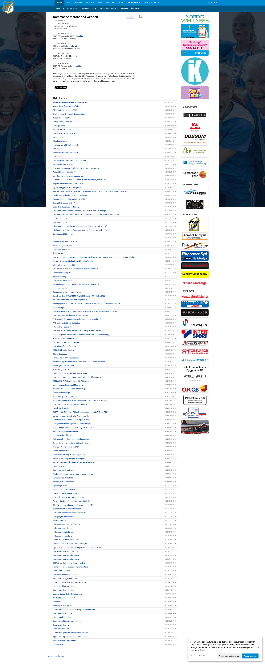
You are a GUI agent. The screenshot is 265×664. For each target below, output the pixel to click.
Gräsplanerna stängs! (61, 393)
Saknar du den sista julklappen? (66, 493)
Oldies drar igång (60, 354)
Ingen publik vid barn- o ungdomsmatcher (69, 582)
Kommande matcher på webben (75, 17)
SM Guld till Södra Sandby (63, 350)
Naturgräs (57, 157)
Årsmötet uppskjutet (61, 629)
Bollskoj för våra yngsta (62, 606)
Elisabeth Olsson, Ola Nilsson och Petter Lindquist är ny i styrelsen (79, 180)
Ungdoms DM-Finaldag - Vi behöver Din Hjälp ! (71, 315)
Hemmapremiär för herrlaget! (64, 133)
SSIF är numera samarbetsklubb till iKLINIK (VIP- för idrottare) (77, 331)
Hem (60, 3)
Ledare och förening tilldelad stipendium (69, 455)
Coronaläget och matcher (63, 470)
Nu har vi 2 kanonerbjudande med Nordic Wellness (73, 261)
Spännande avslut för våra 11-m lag (67, 292)
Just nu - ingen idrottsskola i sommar (68, 594)
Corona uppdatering (61, 625)
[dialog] (225, 648)
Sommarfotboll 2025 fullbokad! (65, 153)
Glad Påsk (57, 602)
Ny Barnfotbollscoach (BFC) (64, 598)
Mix (99, 3)
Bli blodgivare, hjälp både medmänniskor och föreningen (75, 269)
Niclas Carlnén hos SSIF (62, 118)
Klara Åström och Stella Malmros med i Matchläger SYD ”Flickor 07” (80, 226)
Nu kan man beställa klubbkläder (66, 342)
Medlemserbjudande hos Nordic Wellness (70, 195)
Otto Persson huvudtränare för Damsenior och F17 (73, 505)
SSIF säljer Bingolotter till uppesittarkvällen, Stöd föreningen (77, 377)
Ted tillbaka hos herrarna (63, 164)
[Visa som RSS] (140, 17)
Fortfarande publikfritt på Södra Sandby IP (70, 544)
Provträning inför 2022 (62, 369)
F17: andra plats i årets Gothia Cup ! (67, 323)
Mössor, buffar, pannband (63, 482)
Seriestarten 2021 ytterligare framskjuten (69, 458)
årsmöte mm (58, 253)
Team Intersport (59, 307)
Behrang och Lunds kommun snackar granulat (71, 439)
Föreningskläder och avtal (63, 366)
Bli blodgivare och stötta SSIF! (65, 110)
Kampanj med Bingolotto (63, 478)
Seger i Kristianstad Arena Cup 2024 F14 (69, 199)
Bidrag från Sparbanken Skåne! (65, 122)
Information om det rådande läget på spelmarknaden (74, 609)
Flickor (78, 3)
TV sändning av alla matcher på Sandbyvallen (71, 443)
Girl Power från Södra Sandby (64, 575)
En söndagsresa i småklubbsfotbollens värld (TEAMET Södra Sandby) (81, 335)
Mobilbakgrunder (60, 141)
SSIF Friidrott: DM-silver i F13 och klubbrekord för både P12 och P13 (80, 412)
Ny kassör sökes (60, 288)
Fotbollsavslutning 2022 (62, 273)
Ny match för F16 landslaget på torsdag (69, 389)
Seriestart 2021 (59, 466)
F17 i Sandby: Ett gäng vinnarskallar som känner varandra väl (77, 319)
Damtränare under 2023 (62, 280)
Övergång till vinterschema (63, 517)
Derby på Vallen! (59, 126)
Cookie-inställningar (56, 656)
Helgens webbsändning (62, 536)
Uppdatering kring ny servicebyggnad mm (70, 176)
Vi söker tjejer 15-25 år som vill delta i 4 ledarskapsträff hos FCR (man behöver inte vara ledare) (90, 191)
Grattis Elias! (58, 137)
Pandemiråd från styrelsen (63, 586)
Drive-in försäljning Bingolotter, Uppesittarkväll (71, 501)
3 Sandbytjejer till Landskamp (65, 397)
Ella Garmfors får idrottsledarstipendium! (69, 114)
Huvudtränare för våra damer (64, 640)
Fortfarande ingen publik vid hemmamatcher (70, 567)
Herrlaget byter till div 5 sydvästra (66, 145)
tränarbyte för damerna (62, 249)
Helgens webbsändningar (63, 532)
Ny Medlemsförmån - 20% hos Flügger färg (70, 300)
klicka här (73, 26)
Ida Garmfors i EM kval (62, 222)
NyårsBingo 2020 (60, 486)
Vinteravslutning (59, 277)
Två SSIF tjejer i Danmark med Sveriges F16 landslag (74, 427)
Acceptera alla (250, 656)
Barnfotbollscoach (60, 520)
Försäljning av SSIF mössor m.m (66, 358)
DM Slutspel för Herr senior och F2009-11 (69, 160)
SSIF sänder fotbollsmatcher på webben (69, 563)
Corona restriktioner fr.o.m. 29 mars (67, 621)
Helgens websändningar (63, 528)
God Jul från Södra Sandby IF (64, 489)
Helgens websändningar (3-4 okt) (66, 524)
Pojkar (89, 3)
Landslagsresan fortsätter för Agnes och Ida (71, 416)
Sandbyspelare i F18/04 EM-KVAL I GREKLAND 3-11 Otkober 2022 (79, 296)
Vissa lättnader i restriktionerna (65, 431)
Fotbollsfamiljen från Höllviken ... (66, 338)
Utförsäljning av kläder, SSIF (64, 265)
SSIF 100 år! (57, 149)
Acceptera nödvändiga (229, 656)
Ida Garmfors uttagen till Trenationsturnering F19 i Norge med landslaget (82, 230)
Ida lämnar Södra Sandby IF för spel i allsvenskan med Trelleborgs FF (80, 211)
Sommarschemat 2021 (62, 451)
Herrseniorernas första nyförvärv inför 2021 (70, 513)
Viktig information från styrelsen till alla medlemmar (73, 462)
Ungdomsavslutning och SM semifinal (68, 385)
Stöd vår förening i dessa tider (65, 578)
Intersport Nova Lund (61, 571)
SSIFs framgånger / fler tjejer (64, 346)
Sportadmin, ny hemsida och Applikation (69, 637)
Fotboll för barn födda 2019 (64, 172)
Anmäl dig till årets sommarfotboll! (67, 106)
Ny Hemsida (58, 644)
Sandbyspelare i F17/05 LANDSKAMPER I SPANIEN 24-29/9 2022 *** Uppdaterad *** (86, 304)
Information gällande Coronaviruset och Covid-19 (72, 633)
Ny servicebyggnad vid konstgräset (67, 187)
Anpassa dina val (197, 655)
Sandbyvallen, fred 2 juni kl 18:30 (66, 242)
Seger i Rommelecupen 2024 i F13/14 (68, 184)
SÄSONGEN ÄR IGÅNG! (62, 129)
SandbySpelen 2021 (61, 408)
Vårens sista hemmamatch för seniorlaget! (70, 102)
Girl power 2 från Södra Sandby (65, 551)
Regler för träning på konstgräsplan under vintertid (73, 474)
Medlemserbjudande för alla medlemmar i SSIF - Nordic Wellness (79, 362)
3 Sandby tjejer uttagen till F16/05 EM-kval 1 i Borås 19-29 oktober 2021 (81, 400)
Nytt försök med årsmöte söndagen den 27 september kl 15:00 (78, 547)
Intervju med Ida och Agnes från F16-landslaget (72, 424)
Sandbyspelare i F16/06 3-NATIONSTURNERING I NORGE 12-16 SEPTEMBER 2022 (85, 311)
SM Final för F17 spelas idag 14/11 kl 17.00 (70, 373)
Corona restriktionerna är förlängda (67, 509)
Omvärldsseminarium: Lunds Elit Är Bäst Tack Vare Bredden (76, 284)
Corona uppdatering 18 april (64, 590)
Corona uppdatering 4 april (63, 613)
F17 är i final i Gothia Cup (63, 327)
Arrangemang (133, 3)
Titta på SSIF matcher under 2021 (66, 447)
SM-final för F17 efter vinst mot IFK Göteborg (71, 381)
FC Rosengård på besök (62, 435)
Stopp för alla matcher (62, 617)
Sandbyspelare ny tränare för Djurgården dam (71, 420)
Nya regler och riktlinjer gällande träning (68, 497)
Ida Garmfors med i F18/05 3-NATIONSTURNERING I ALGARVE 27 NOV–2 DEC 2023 (86, 215)
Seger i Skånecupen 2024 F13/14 (66, 203)
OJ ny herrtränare (60, 218)
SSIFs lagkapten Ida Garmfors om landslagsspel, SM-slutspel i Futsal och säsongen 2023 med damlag (94, 257)
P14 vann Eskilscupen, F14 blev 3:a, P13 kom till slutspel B (76, 168)
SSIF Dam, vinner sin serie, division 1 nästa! (70, 404)
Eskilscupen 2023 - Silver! (63, 234)
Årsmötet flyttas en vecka (63, 246)
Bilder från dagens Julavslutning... (66, 207)
